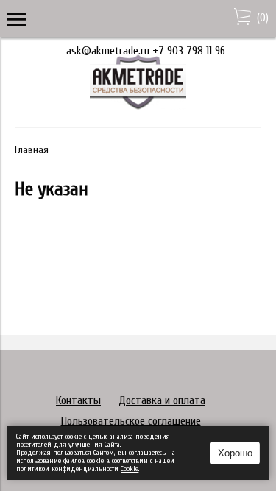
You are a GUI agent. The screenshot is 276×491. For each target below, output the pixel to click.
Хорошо (235, 453)
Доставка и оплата (161, 400)
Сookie (129, 468)
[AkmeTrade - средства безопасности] (138, 106)
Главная (32, 150)
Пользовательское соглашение (131, 421)
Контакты (78, 400)
